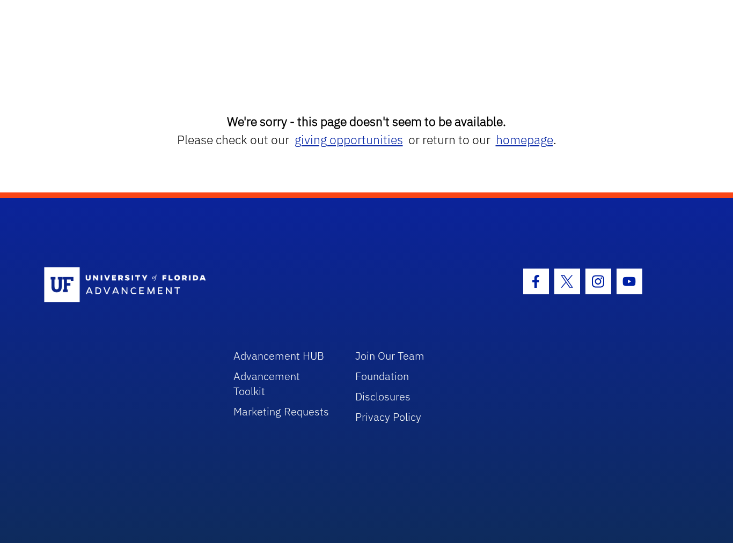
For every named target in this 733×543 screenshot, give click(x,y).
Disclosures (383, 396)
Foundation (382, 376)
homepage (524, 139)
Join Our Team (389, 355)
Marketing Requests (281, 411)
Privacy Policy (388, 417)
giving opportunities (349, 139)
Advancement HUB (278, 355)
